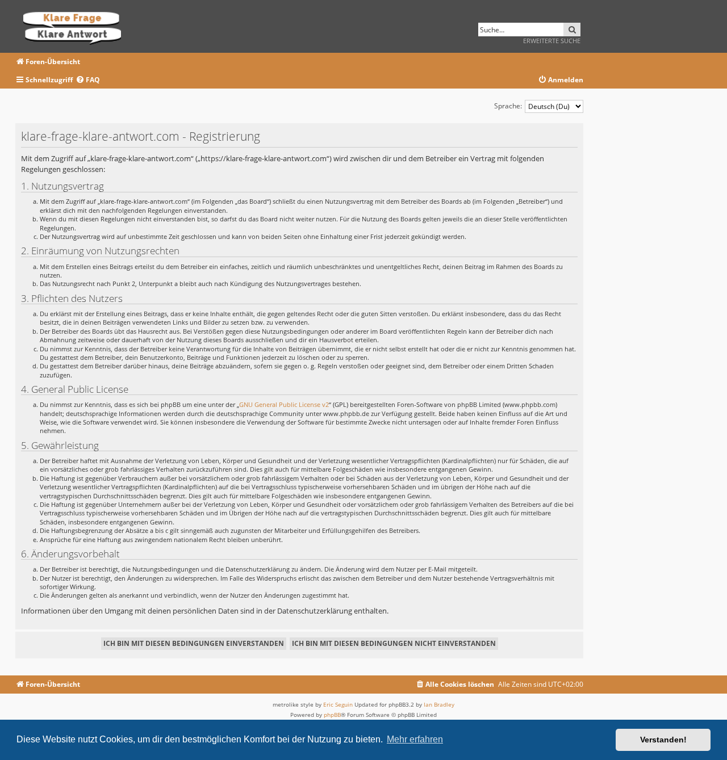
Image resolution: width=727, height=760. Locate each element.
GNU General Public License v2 (284, 404)
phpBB (332, 715)
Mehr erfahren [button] (415, 739)
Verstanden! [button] (663, 739)
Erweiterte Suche (551, 40)
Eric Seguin (338, 704)
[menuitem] (88, 80)
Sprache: (508, 106)
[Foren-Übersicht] (75, 26)
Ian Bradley (439, 704)
